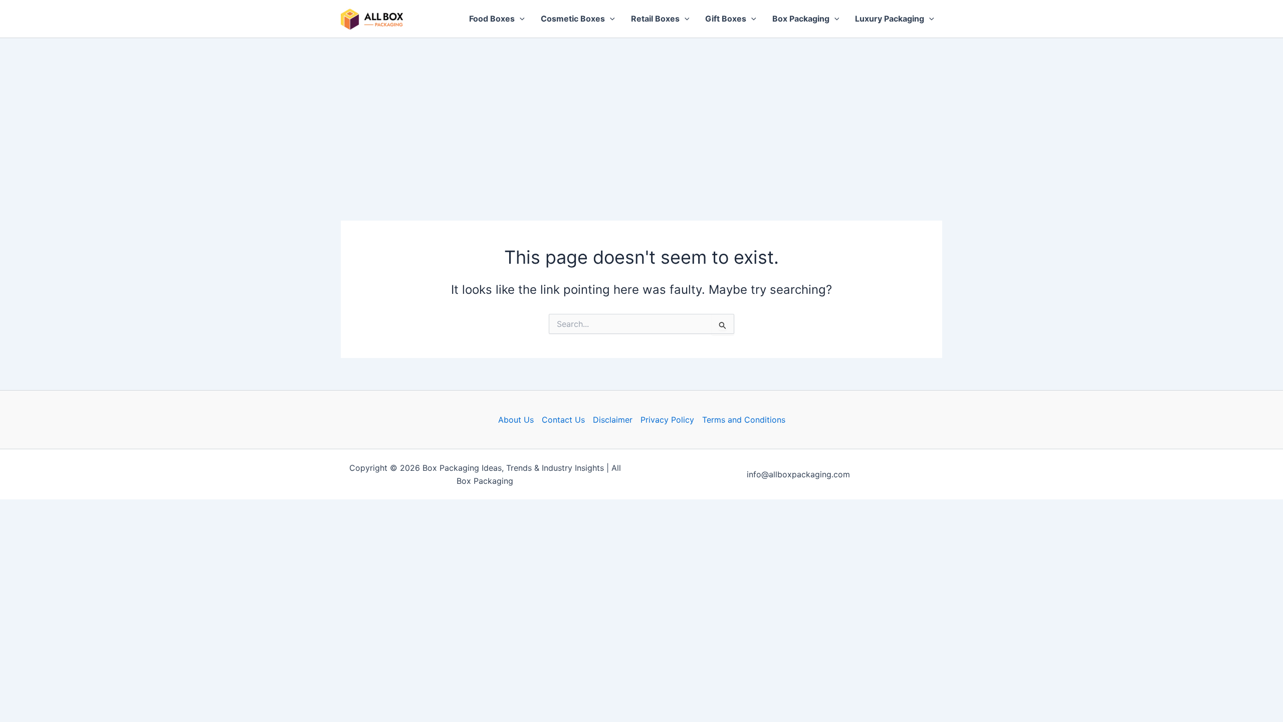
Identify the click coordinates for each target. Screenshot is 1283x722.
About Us (516, 420)
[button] (520, 19)
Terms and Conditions (743, 420)
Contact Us (563, 420)
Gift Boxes (725, 19)
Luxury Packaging (889, 19)
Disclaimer (612, 420)
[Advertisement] (641, 113)
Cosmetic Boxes (573, 19)
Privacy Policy (667, 420)
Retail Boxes (655, 19)
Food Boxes (492, 19)
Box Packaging (800, 19)
